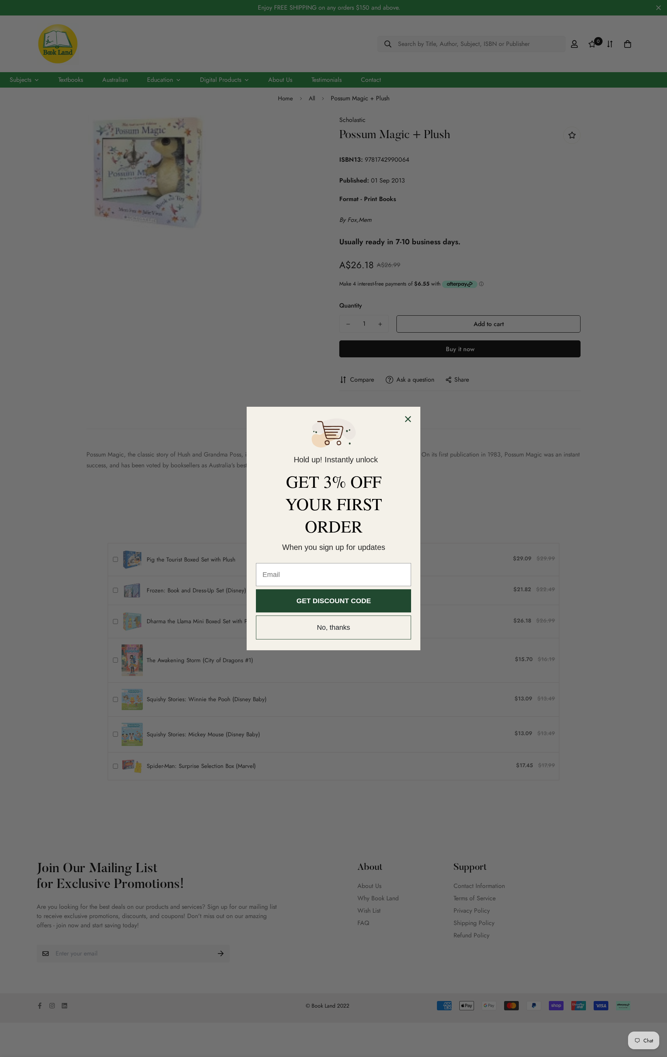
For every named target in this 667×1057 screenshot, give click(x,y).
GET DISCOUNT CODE (333, 601)
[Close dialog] (408, 419)
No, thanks (333, 627)
